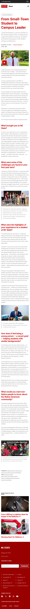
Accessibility (4, 605)
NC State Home (6, 1)
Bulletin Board (11, 470)
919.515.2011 (4, 556)
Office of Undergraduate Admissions (10, 478)
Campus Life (18, 470)
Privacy (10, 605)
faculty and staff (8, 474)
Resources (16, 605)
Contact (19, 574)
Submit (24, 566)
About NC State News (8, 574)
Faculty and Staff (5, 472)
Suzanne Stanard (17, 44)
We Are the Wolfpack (15, 472)
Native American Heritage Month (9, 476)
